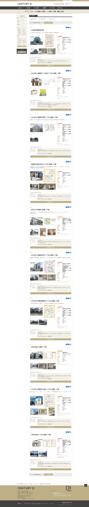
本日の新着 (19, 40)
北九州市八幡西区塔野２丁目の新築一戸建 (44, 117)
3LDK (24, 31)
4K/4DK (19, 32)
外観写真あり (24, 42)
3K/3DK (19, 31)
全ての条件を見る (22, 46)
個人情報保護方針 (39, 503)
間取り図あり (19, 42)
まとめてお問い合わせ (48, 22)
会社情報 (25, 503)
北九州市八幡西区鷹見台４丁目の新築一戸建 (45, 301)
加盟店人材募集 (34, 503)
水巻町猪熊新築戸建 (37, 30)
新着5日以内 (24, 40)
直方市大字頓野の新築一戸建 (40, 209)
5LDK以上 (24, 33)
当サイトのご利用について (45, 503)
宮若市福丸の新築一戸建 (39, 347)
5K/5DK (19, 33)
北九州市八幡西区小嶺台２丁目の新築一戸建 (45, 389)
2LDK (24, 30)
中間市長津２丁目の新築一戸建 (41, 434)
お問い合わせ (51, 503)
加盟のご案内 (29, 503)
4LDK (24, 32)
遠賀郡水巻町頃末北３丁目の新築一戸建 (43, 164)
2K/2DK (19, 30)
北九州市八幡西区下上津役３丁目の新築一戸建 (45, 73)
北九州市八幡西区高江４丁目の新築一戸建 (44, 255)
